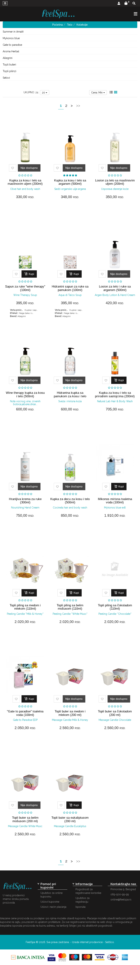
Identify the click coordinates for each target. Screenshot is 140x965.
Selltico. (109, 942)
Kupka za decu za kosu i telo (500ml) (70, 500)
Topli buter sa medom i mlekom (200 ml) (70, 713)
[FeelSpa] (58, 14)
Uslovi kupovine (49, 901)
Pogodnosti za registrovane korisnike (88, 891)
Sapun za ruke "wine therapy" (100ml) (25, 288)
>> (78, 105)
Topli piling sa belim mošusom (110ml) (70, 607)
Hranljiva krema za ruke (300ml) (25, 500)
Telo (69, 24)
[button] (119, 4)
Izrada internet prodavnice (87, 942)
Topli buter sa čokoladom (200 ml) (115, 713)
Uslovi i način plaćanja (53, 906)
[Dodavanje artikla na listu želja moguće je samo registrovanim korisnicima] (12, 168)
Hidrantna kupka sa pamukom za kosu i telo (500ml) (70, 396)
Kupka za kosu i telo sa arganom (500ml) (70, 182)
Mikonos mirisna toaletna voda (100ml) (115, 500)
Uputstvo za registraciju (82, 900)
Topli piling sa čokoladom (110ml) (115, 607)
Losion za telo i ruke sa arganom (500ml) (115, 288)
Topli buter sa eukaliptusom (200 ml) (70, 819)
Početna (57, 24)
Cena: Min (97, 92)
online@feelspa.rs (120, 899)
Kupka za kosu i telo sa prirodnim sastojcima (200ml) (115, 394)
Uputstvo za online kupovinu (51, 894)
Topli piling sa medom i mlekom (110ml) (25, 607)
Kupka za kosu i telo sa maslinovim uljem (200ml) (25, 182)
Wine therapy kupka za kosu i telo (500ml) (25, 394)
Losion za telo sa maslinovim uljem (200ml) (115, 182)
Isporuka (80, 906)
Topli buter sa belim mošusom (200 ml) (25, 819)
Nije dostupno (29, 167)
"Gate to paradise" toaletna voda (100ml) (25, 713)
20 (44, 92)
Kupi (31, 274)
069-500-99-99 (119, 894)
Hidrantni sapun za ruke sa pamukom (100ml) (70, 288)
